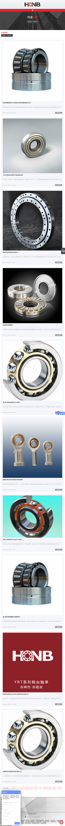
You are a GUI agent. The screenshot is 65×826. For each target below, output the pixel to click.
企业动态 (9, 35)
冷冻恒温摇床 (43, 823)
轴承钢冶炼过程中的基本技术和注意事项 (13, 479)
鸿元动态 (30, 21)
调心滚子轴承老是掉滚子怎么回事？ (12, 402)
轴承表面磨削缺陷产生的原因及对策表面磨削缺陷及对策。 (17, 102)
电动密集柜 (53, 820)
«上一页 (12, 788)
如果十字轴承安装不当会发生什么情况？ (13, 539)
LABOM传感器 (38, 821)
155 (49, 788)
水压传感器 (32, 820)
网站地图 (9, 825)
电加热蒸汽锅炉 (46, 821)
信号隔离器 (22, 820)
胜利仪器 (27, 820)
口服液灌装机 (53, 821)
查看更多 (59, 112)
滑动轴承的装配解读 (8, 325)
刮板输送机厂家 (59, 820)
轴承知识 (35, 21)
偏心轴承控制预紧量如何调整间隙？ (12, 617)
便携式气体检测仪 (40, 820)
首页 (4, 35)
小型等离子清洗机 (35, 823)
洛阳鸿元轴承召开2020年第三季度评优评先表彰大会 (16, 694)
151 (31, 788)
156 (54, 788)
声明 (1, 825)
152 (36, 788)
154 (45, 788)
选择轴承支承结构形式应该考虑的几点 (12, 771)
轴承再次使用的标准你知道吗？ (10, 252)
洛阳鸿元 (5, 825)
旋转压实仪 (47, 820)
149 (22, 788)
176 (59, 788)
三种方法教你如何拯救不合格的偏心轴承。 (13, 175)
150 (26, 788)
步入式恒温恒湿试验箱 (29, 821)
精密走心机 (59, 821)
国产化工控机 (21, 823)
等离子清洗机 (28, 823)
